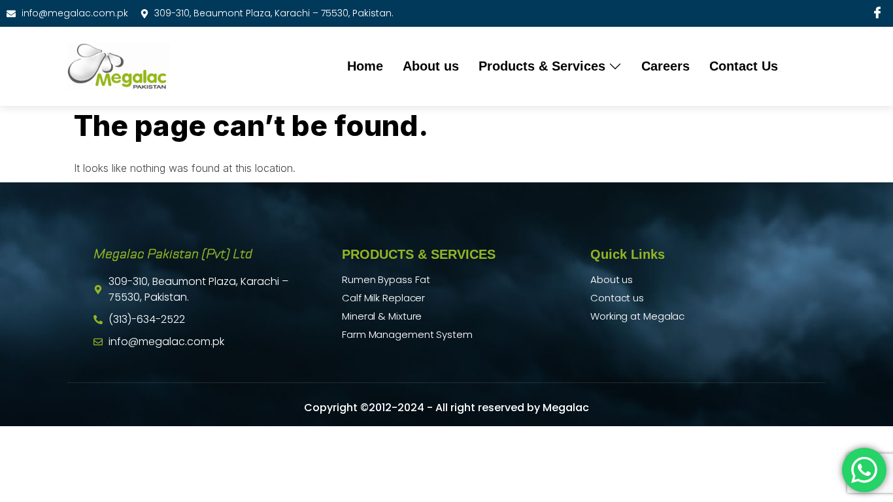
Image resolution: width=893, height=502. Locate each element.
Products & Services (542, 66)
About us (431, 66)
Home (365, 66)
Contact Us (743, 66)
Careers (665, 66)
